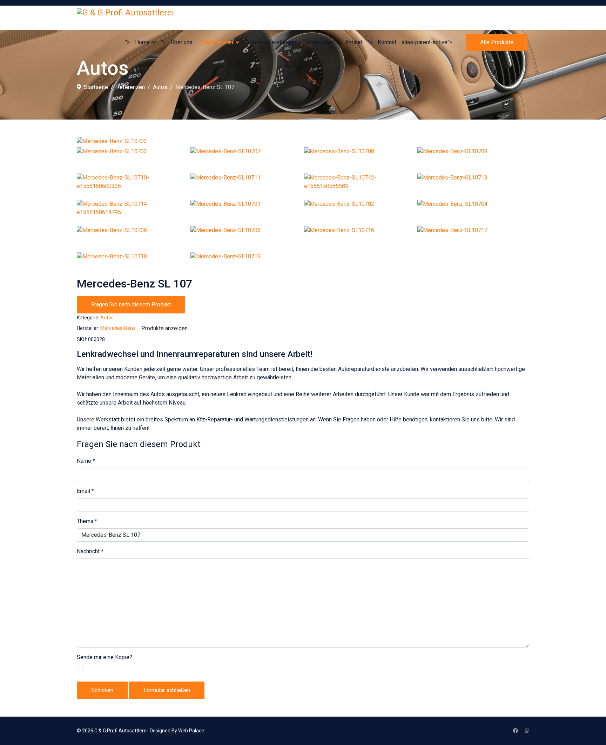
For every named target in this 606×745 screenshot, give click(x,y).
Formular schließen (166, 690)
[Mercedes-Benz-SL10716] (360, 238)
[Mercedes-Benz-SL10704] (473, 212)
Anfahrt (354, 42)
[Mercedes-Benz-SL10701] (246, 212)
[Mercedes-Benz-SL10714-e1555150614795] (133, 212)
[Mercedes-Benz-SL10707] (246, 159)
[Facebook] (515, 730)
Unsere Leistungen (273, 42)
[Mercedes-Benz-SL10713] (473, 186)
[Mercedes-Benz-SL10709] (473, 159)
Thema (87, 521)
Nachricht (90, 551)
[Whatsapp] (527, 730)
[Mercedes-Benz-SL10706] (133, 238)
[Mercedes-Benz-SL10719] (246, 264)
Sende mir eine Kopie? (104, 657)
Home (142, 42)
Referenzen (218, 42)
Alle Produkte (496, 42)
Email (85, 491)
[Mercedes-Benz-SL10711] (246, 186)
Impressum (321, 42)
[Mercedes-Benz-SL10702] (360, 212)
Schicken (102, 690)
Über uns (182, 42)
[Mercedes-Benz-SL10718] (133, 264)
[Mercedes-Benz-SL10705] (246, 238)
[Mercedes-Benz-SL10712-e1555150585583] (360, 186)
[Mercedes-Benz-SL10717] (473, 238)
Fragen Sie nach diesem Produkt (131, 304)
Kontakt (387, 42)
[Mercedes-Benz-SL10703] (303, 141)
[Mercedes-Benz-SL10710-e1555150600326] (133, 186)
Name (86, 461)
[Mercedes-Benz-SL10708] (360, 159)
